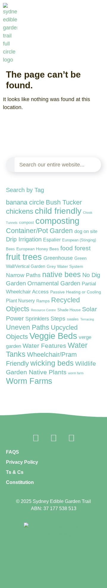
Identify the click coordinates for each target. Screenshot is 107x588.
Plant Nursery (20, 300)
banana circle (25, 202)
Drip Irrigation (24, 239)
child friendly (58, 211)
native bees (61, 275)
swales (73, 319)
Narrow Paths (23, 275)
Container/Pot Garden (39, 231)
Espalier (52, 239)
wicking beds (52, 363)
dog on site (85, 231)
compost (26, 222)
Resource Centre (43, 310)
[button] (105, 64)
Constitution (20, 482)
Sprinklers (37, 319)
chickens (19, 211)
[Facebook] (35, 438)
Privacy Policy (22, 462)
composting (57, 221)
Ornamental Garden (53, 283)
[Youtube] (71, 438)
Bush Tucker (64, 202)
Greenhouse (58, 258)
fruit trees (24, 257)
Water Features (44, 345)
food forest (75, 248)
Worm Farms (29, 381)
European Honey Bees (37, 248)
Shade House (69, 310)
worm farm (76, 373)
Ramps (43, 300)
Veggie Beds (53, 336)
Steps (58, 318)
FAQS (12, 452)
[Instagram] (53, 438)
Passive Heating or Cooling (75, 292)
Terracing (87, 319)
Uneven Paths (27, 327)
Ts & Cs (14, 472)
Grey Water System (65, 266)
